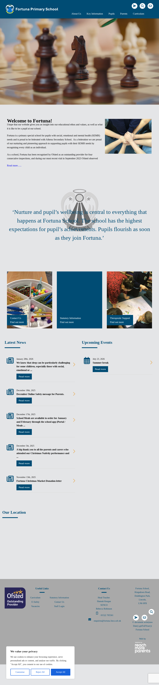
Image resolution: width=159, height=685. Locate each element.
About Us (76, 13)
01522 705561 (107, 615)
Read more (24, 376)
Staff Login (59, 606)
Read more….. (14, 165)
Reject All (40, 672)
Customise (20, 672)
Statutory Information (59, 597)
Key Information (95, 13)
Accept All (60, 672)
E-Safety (35, 602)
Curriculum (138, 13)
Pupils (112, 13)
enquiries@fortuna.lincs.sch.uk (107, 621)
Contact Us (59, 602)
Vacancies (35, 606)
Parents (123, 13)
